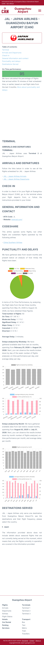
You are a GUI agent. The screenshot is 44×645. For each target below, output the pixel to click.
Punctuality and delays (11, 61)
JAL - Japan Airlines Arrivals (14, 176)
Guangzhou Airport (23, 10)
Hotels (5, 619)
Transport (26, 619)
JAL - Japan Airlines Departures (16, 179)
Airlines (5, 614)
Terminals (26, 605)
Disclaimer (25, 640)
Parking (5, 625)
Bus (23, 622)
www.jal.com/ (16, 219)
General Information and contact (15, 58)
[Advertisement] (22, 115)
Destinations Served (10, 64)
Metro (24, 628)
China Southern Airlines (12, 242)
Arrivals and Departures (11, 53)
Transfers (25, 634)
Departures (6, 611)
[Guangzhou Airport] (5, 10)
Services (5, 628)
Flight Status (7, 616)
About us (38, 640)
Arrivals (5, 608)
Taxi (23, 625)
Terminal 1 (26, 608)
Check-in (5, 55)
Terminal (5, 50)
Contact (31, 640)
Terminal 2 (26, 611)
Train (24, 631)
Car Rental (6, 622)
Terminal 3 (26, 614)
